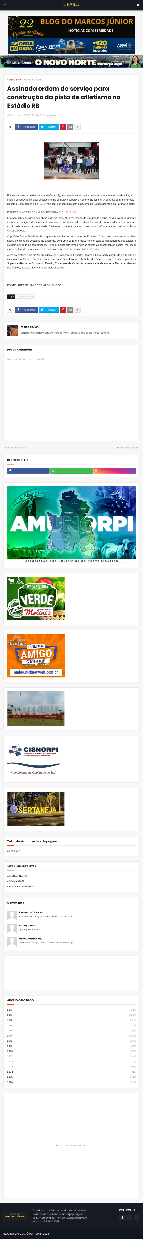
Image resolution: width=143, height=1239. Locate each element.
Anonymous (27, 925)
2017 (71, 1035)
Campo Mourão (33, 79)
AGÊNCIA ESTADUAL (18, 876)
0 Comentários (48, 115)
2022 (71, 1061)
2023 (71, 1066)
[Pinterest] (63, 127)
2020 (71, 1051)
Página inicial (14, 79)
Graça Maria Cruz (30, 938)
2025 (71, 1077)
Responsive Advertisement (71, 1145)
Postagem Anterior (16, 447)
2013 (71, 1015)
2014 (71, 1020)
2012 (71, 1010)
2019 (71, 1046)
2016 (71, 1030)
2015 (71, 1025)
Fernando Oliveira (31, 912)
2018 (71, 1040)
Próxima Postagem (127, 447)
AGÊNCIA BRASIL (16, 881)
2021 (71, 1056)
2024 (71, 1072)
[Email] (70, 127)
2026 (71, 1082)
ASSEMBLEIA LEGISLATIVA (20, 886)
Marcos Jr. (30, 326)
